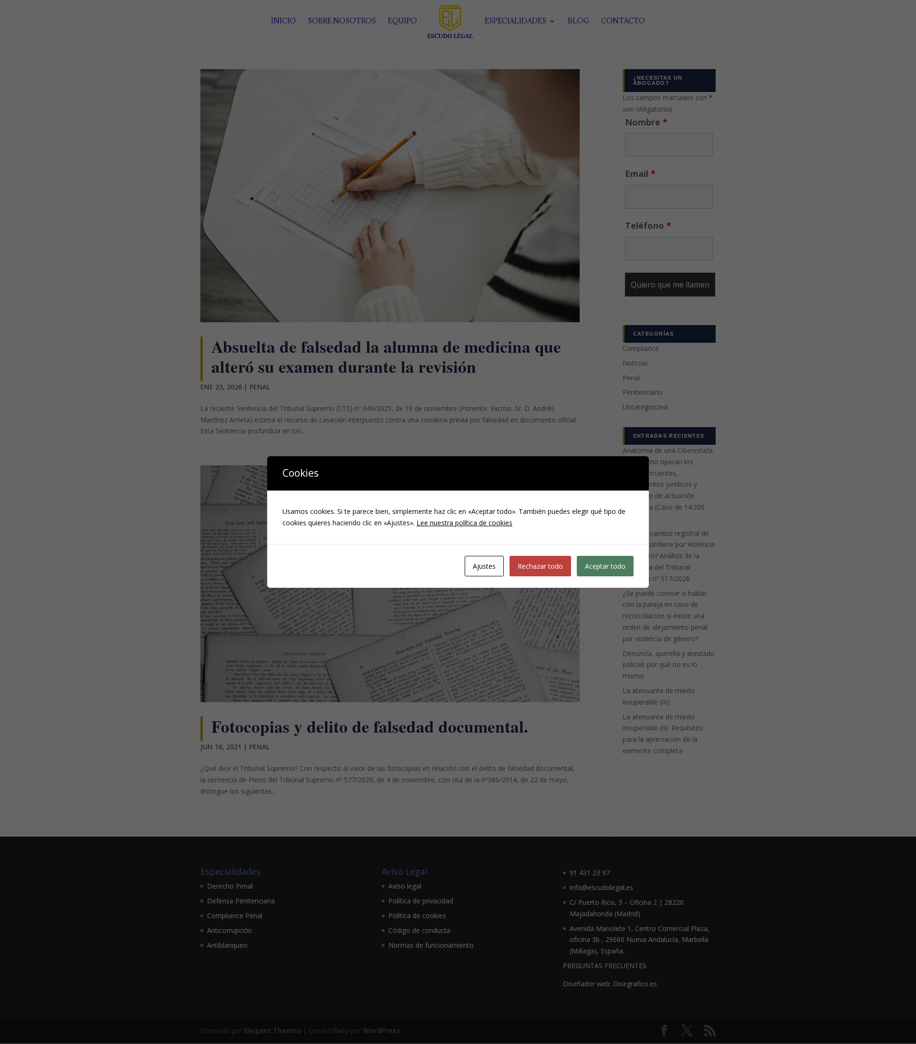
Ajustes (484, 566)
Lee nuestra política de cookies (464, 522)
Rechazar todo (540, 566)
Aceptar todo (605, 566)
